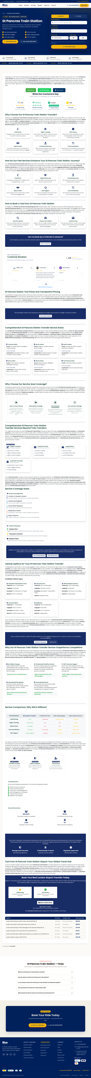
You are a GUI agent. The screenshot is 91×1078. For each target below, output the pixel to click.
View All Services (53, 555)
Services (26, 5)
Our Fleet (33, 5)
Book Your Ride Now (38, 1025)
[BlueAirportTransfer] (5, 5)
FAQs (59, 1047)
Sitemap (81, 1075)
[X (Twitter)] (10, 1054)
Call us (32, 90)
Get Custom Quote (39, 555)
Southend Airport (28, 1055)
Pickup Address (55, 19)
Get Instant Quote (70, 46)
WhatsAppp (45, 90)
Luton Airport (27, 1052)
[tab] (60, 16)
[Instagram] (7, 1054)
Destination (54, 28)
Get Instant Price (11, 41)
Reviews (40, 5)
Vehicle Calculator (40, 642)
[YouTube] (14, 1054)
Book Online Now (46, 903)
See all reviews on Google (44, 287)
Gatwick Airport (28, 1047)
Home (20, 5)
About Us (46, 5)
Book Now (84, 5)
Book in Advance (45, 244)
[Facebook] (3, 1054)
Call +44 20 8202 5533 (29, 41)
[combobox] (70, 22)
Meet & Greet (61, 1055)
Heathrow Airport (28, 1045)
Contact (53, 5)
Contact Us (52, 642)
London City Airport (29, 1057)
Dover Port (43, 1050)
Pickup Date (54, 35)
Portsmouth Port (45, 1047)
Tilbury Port (43, 1055)
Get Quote (60, 90)
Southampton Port (45, 1045)
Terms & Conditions (65, 1075)
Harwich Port (44, 1053)
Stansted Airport (28, 1050)
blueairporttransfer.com (34, 911)
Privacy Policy (61, 1060)
